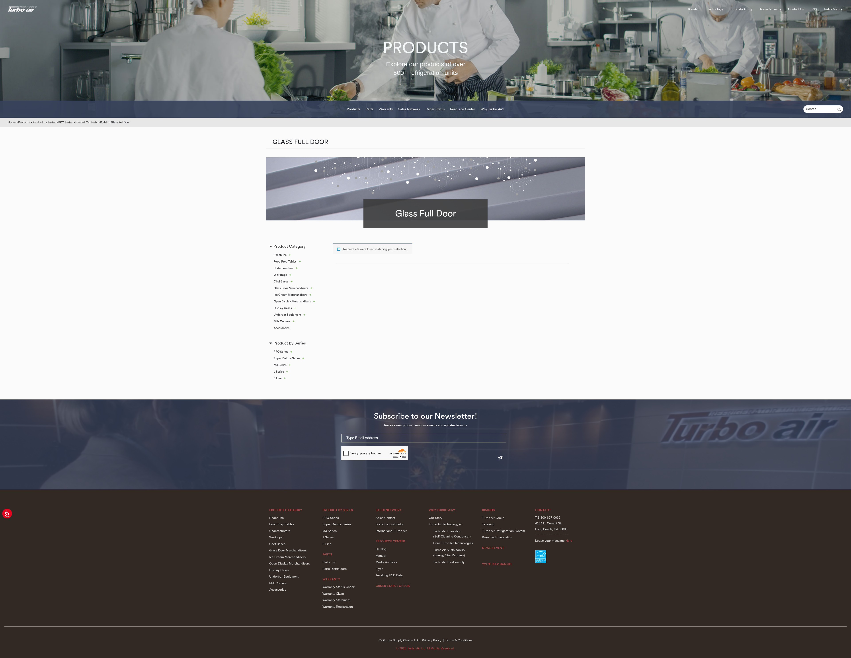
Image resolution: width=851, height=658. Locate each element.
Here (569, 540)
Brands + (694, 9)
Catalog (381, 549)
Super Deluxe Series (287, 358)
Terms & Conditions (458, 640)
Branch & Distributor (390, 524)
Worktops (280, 274)
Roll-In (104, 122)
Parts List (329, 562)
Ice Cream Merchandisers (290, 294)
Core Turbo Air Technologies (453, 543)
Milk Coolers (282, 321)
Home (12, 122)
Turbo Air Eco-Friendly (449, 562)
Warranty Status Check (338, 587)
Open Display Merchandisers (292, 301)
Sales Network (409, 109)
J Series (279, 371)
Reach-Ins (280, 254)
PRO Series (65, 122)
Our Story (435, 518)
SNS (814, 9)
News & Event (493, 548)
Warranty (386, 109)
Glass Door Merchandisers (291, 288)
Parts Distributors (334, 568)
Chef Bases (281, 281)
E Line (277, 378)
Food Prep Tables (285, 261)
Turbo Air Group (741, 9)
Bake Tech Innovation (497, 537)
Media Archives (386, 562)
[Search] (840, 109)
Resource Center (462, 109)
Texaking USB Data (389, 575)
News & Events (770, 9)
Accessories (281, 328)
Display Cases (283, 308)
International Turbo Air (391, 531)
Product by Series (44, 122)
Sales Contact (385, 518)
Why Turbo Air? (492, 109)
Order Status (435, 109)
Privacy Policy (431, 640)
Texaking (488, 524)
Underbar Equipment (287, 314)
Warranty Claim (333, 593)
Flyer (379, 568)
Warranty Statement (336, 600)
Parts (369, 109)
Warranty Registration (337, 606)
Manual (381, 555)
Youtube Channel (497, 564)
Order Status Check (393, 586)
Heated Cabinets (86, 122)
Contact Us (796, 9)
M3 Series (280, 365)
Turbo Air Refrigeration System (503, 531)
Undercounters (283, 268)
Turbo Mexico (833, 9)
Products (353, 109)
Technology (715, 9)
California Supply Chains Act (398, 640)
